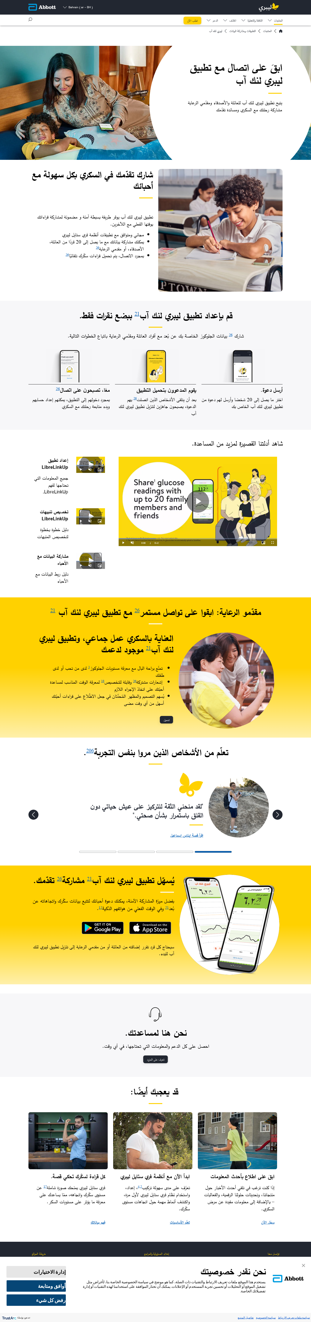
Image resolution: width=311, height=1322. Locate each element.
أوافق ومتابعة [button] (52, 1286)
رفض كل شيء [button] (51, 1300)
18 (102, 681)
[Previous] (278, 815)
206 (90, 750)
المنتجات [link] (278, 20)
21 (137, 314)
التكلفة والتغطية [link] (255, 20)
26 (97, 247)
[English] (281, 31)
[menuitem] (275, 19)
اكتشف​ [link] (232, 20)
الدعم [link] (215, 20)
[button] (30, 19)
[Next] (33, 815)
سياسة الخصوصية (266, 1317)
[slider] (198, 538)
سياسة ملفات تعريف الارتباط (294, 1317)
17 (45, 1186)
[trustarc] (8, 1317)
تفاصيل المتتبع (246, 1317)
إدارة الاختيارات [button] (50, 1272)
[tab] (213, 852)
